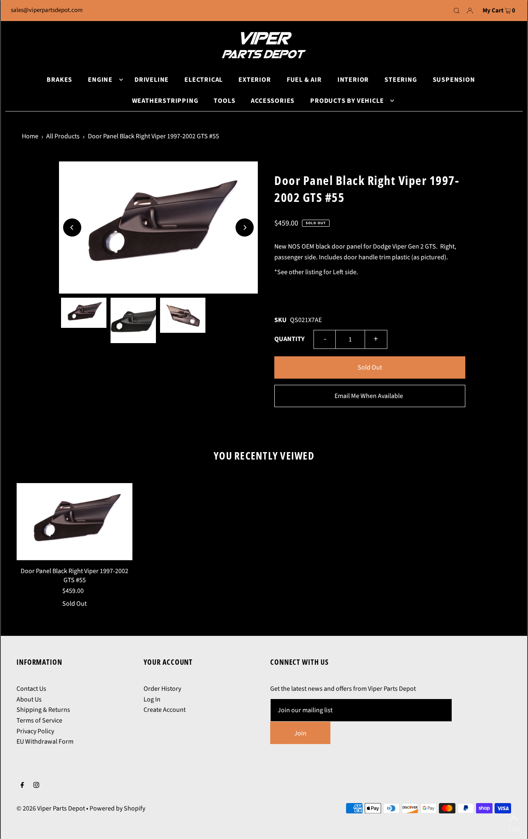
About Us (29, 699)
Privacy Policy (35, 731)
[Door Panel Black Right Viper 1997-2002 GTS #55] (74, 521)
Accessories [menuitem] (273, 100)
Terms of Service (39, 720)
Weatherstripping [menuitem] (165, 100)
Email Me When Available (369, 396)
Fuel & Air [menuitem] (304, 79)
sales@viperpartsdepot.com (46, 10)
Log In (152, 699)
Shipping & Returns (43, 709)
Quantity (289, 339)
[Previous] (72, 227)
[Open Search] (457, 10)
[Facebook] (22, 786)
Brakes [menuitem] (59, 79)
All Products (63, 136)
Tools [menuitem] (224, 100)
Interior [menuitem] (353, 79)
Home (30, 136)
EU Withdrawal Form (44, 741)
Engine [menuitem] (100, 79)
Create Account (165, 709)
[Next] (245, 227)
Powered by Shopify (117, 808)
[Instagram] (36, 786)
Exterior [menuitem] (254, 79)
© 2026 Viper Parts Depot (50, 808)
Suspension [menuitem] (454, 79)
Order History (162, 688)
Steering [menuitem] (400, 79)
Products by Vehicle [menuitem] (347, 100)
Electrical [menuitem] (203, 79)
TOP (514, 828)
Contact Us (31, 688)
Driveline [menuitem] (151, 79)
